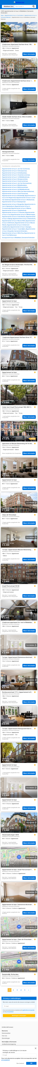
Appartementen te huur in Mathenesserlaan (15, 187)
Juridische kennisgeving (9, 1044)
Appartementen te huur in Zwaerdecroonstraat (16, 175)
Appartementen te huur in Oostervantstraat (15, 181)
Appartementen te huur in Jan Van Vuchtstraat (16, 169)
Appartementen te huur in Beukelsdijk (13, 195)
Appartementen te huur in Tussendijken (13, 229)
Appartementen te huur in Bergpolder (13, 204)
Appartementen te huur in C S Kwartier (13, 212)
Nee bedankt (20, 1063)
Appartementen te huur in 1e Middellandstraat (15, 177)
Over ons (4, 1036)
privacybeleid (9, 1011)
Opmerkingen (6, 1038)
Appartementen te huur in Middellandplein (14, 185)
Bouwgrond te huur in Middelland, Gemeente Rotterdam (18, 237)
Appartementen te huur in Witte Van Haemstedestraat (18, 191)
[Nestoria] (19, 2)
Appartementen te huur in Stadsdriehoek (14, 210)
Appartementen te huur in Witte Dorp (13, 233)
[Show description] (35, 44)
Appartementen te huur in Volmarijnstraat (14, 171)
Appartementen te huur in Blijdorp (21, 208)
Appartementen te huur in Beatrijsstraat (14, 201)
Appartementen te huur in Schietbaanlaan (14, 173)
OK (31, 1063)
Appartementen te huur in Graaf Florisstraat (15, 193)
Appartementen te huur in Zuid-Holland (14, 15)
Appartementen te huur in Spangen (21, 227)
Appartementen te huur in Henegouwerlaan (15, 179)
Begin (2, 15)
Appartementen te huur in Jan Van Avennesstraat (16, 183)
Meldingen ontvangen (19, 1015)
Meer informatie (29, 54)
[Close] (35, 1048)
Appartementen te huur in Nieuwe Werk (13, 220)
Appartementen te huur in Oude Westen (13, 216)
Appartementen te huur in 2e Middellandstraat (15, 189)
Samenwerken (6, 1033)
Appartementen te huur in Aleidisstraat (22, 199)
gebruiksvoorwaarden (28, 1010)
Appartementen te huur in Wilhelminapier (23, 214)
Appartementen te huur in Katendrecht (24, 218)
